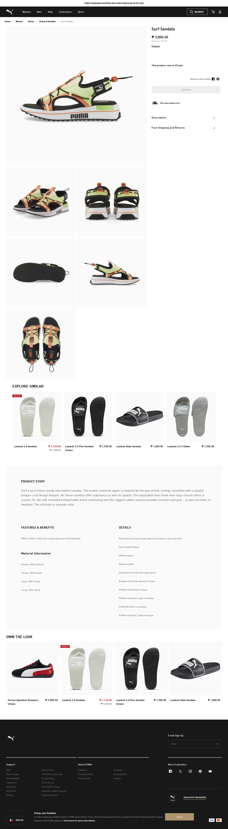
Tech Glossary (12, 778)
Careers (117, 778)
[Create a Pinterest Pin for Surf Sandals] (218, 79)
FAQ (8, 770)
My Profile (11, 791)
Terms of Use (48, 782)
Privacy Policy (48, 778)
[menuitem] (26, 12)
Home (8, 21)
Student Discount (50, 795)
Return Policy (48, 770)
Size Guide (11, 786)
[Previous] (17, 422)
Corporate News (85, 774)
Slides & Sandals (47, 21)
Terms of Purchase (50, 786)
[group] (37, 422)
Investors (117, 770)
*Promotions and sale (52, 774)
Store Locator (12, 774)
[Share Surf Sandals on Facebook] (213, 79)
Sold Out (186, 89)
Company (82, 770)
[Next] (211, 422)
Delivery (10, 795)
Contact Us (11, 782)
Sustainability (120, 774)
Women (19, 21)
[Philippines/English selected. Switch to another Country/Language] (23, 820)
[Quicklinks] (220, 11)
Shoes (31, 21)
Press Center (84, 778)
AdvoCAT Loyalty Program (54, 791)
